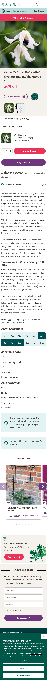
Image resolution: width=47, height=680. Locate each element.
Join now (13, 556)
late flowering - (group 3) (17, 118)
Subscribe (22, 617)
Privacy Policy (17, 610)
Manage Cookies (23, 661)
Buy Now (22, 162)
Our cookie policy (36, 656)
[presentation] (42, 486)
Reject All (23, 668)
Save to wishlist (13, 96)
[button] (16, 525)
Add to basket (29, 151)
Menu (42, 4)
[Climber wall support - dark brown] (23, 485)
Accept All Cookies (23, 675)
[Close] (44, 636)
